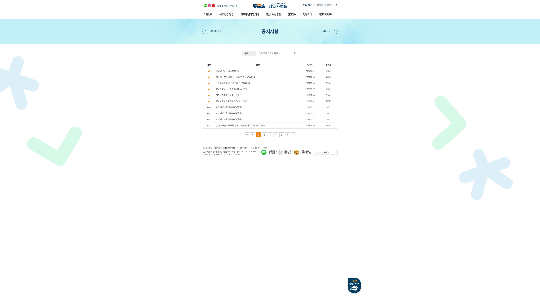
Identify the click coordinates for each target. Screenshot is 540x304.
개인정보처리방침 (229, 147)
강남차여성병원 (273, 14)
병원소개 (307, 14)
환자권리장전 (207, 147)
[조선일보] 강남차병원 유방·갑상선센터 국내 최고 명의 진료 (240, 125)
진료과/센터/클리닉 (249, 14)
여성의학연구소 (326, 14)
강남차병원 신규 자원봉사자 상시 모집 (231, 89)
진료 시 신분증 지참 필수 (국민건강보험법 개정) (235, 76)
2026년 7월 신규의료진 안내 (227, 70)
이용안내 (208, 14)
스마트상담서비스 (354, 285)
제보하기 (266, 147)
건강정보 (292, 14)
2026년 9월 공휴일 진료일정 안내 (229, 107)
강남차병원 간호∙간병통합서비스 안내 (231, 101)
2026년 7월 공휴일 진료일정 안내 (229, 119)
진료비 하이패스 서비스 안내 (227, 95)
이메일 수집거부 (243, 147)
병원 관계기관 (215, 31)
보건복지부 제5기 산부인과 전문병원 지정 (233, 82)
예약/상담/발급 (226, 14)
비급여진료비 (256, 147)
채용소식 (326, 31)
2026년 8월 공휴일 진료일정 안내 (229, 113)
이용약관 (217, 147)
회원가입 (328, 5)
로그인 (320, 5)
